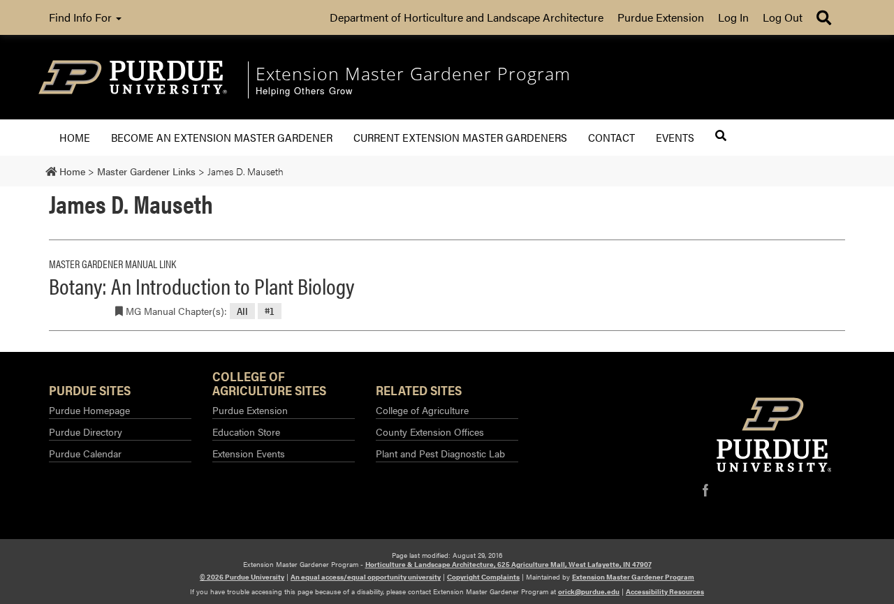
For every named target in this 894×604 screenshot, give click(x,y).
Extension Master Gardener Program (633, 577)
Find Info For (82, 17)
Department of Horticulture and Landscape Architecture (466, 17)
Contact (611, 137)
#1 (269, 311)
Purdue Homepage (89, 410)
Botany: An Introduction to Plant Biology (201, 285)
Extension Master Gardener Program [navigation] (413, 73)
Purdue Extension (660, 17)
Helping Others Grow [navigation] (304, 91)
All (242, 311)
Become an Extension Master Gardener (221, 137)
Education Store (246, 432)
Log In (733, 17)
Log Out (783, 17)
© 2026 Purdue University (242, 577)
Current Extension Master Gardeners (460, 137)
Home (74, 137)
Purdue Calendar (85, 453)
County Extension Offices (430, 432)
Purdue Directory (85, 432)
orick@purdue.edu (589, 591)
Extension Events (248, 453)
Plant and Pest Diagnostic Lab (440, 453)
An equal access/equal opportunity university (366, 577)
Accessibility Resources (665, 591)
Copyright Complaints (483, 577)
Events (675, 137)
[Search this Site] (721, 135)
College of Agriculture (422, 410)
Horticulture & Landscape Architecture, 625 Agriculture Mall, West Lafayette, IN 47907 (508, 564)
